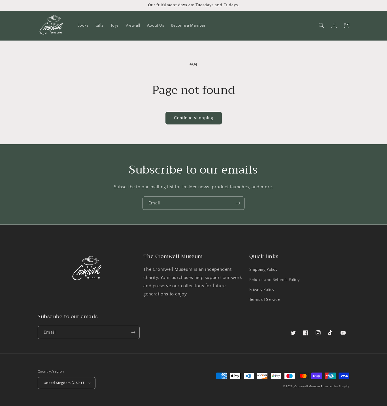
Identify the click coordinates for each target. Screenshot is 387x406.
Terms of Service (264, 299)
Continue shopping (193, 117)
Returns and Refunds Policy (274, 280)
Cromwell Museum (307, 386)
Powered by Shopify (335, 386)
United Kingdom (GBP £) (64, 383)
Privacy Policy (262, 289)
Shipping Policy (263, 269)
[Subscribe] (238, 203)
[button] (321, 25)
